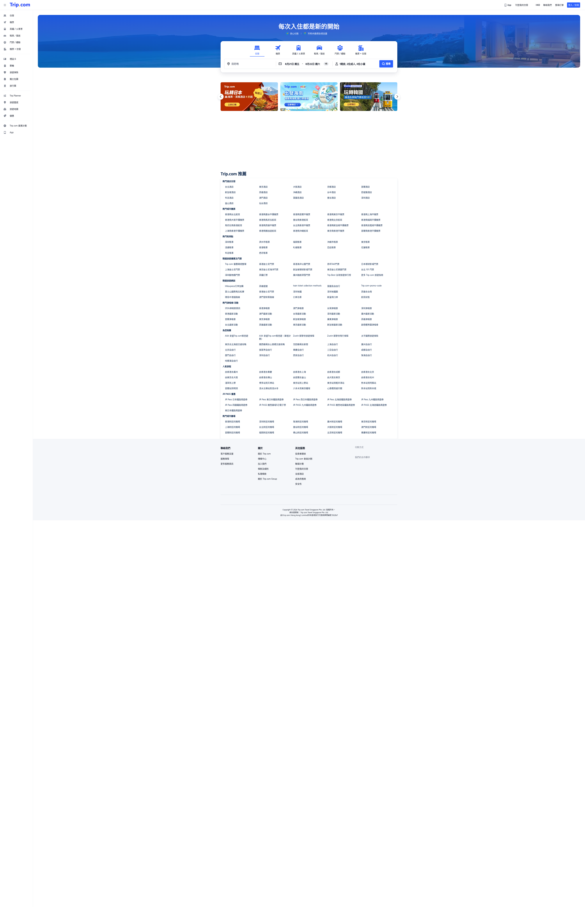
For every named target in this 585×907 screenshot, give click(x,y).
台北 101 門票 (367, 269)
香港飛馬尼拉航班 (267, 220)
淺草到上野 (230, 383)
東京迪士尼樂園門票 (336, 269)
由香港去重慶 (265, 372)
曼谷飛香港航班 (300, 220)
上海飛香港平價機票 (234, 231)
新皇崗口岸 (332, 297)
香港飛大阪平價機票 (234, 220)
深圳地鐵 (297, 291)
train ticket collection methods (307, 285)
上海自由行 (332, 344)
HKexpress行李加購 (234, 286)
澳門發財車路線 (266, 297)
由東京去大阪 (231, 377)
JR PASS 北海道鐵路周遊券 (374, 405)
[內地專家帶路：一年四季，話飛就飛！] (368, 96)
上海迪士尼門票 (232, 269)
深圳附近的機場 (266, 421)
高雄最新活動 (265, 324)
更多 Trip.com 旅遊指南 (372, 275)
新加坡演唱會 (299, 319)
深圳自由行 (264, 355)
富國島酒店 (298, 198)
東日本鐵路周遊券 (233, 410)
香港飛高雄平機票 (267, 225)
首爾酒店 (365, 187)
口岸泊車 (297, 297)
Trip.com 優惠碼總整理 (235, 264)
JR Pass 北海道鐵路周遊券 (339, 399)
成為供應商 (300, 479)
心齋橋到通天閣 (334, 388)
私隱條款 (262, 474)
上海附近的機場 (232, 427)
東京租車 (365, 242)
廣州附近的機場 (334, 421)
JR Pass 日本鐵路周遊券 (236, 399)
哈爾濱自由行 (231, 361)
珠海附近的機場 (300, 421)
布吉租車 (229, 253)
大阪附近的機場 (334, 427)
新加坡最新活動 (334, 324)
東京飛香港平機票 (335, 231)
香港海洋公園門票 (301, 264)
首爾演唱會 (230, 319)
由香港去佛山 (265, 377)
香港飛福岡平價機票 (370, 220)
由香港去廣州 (231, 372)
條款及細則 (263, 469)
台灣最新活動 (299, 313)
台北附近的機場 (266, 427)
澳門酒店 (263, 198)
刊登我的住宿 (301, 469)
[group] (292, 33)
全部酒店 (299, 474)
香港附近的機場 (232, 421)
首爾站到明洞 (231, 388)
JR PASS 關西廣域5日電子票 (272, 405)
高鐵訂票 (263, 275)
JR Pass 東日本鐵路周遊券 (271, 399)
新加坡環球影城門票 (302, 269)
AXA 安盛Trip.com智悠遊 (236, 336)
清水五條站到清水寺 (268, 388)
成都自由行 (366, 350)
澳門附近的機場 (368, 427)
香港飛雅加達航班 (267, 231)
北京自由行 (230, 350)
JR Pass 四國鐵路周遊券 (236, 405)
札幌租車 (297, 247)
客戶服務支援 (227, 454)
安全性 (298, 484)
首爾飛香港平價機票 (370, 231)
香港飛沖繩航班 (300, 231)
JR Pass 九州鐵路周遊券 (372, 399)
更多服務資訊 (227, 464)
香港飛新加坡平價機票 (338, 225)
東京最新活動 (299, 324)
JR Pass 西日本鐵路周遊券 (305, 399)
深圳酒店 (365, 198)
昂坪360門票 (333, 264)
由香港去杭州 (367, 377)
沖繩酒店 (297, 192)
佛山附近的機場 (300, 432)
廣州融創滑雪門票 (301, 275)
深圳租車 (229, 242)
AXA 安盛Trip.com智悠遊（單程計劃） (275, 337)
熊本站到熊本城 (368, 388)
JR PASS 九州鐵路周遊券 (305, 405)
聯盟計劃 (299, 464)
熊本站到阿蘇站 (368, 383)
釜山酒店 (229, 203)
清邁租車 (229, 247)
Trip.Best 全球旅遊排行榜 (339, 275)
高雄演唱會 (366, 319)
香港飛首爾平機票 (301, 214)
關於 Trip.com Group (267, 479)
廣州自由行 (366, 344)
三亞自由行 (332, 350)
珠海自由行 (366, 355)
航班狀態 (365, 297)
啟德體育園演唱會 (369, 324)
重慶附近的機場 (368, 432)
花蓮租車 (365, 247)
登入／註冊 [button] (573, 5)
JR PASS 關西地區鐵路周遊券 (341, 405)
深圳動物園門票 (232, 275)
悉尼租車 (263, 253)
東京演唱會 (264, 319)
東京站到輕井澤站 (335, 383)
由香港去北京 (367, 372)
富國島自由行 (333, 286)
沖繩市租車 (332, 242)
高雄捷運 (263, 286)
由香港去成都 (333, 372)
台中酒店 (331, 192)
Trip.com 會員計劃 (303, 459)
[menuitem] (16, 15)
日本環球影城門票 (369, 264)
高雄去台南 (366, 291)
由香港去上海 (299, 372)
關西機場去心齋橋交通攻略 (272, 344)
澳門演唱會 (298, 308)
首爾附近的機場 (232, 432)
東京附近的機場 (368, 421)
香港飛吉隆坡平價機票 (372, 225)
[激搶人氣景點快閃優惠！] (249, 96)
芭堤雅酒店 (366, 192)
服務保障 (225, 459)
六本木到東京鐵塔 (301, 388)
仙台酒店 (263, 203)
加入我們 (262, 464)
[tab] (257, 50)
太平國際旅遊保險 (369, 336)
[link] (508, 5)
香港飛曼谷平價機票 (268, 214)
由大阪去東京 (333, 377)
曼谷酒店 (331, 198)
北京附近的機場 (334, 432)
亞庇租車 (331, 247)
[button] (4, 5)
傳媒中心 (262, 459)
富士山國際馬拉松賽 (234, 291)
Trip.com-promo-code (371, 285)
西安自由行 (298, 355)
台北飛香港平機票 (301, 225)
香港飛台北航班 (232, 214)
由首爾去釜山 (299, 377)
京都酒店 (331, 187)
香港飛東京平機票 (335, 214)
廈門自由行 (230, 355)
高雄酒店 (263, 192)
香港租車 (263, 247)
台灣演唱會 (332, 308)
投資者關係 (300, 454)
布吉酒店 (229, 198)
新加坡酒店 (230, 192)
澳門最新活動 (265, 313)
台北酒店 (229, 187)
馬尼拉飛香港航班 (233, 225)
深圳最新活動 (333, 313)
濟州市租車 (264, 242)
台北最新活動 (231, 324)
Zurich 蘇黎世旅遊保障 (303, 336)
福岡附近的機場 (266, 432)
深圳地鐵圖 (332, 291)
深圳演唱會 (366, 308)
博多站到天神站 (266, 383)
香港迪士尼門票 (266, 264)
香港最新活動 (231, 313)
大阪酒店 (297, 187)
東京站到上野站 (300, 383)
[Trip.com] (20, 5)
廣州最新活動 (367, 313)
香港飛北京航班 (334, 220)
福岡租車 (297, 242)
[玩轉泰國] (309, 96)
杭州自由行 (332, 355)
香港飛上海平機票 (369, 214)
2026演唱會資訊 (232, 308)
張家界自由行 (265, 350)
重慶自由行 (298, 350)
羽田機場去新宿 (300, 344)
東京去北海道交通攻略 (235, 344)
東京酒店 (263, 187)
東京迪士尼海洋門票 (268, 269)
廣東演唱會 (332, 319)
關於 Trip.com (264, 454)
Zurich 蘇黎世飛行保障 (337, 336)
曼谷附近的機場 (300, 427)
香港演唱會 (264, 308)
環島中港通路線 (232, 297)
